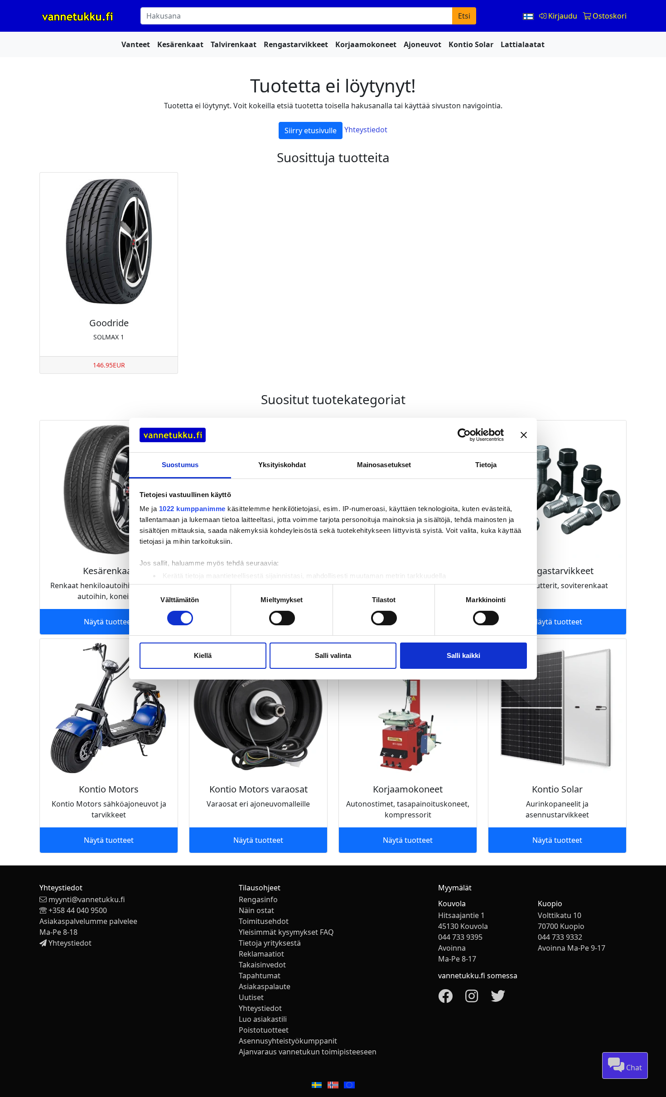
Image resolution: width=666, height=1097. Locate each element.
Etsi (464, 16)
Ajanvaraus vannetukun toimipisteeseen (307, 1052)
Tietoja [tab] (486, 465)
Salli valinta (333, 655)
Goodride (109, 323)
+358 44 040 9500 (77, 910)
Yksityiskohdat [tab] (281, 465)
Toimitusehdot (264, 921)
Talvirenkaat (233, 44)
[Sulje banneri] (524, 435)
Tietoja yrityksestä (270, 943)
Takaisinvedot (262, 965)
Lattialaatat (523, 44)
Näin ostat (256, 910)
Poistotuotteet (264, 1030)
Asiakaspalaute (264, 986)
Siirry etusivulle (311, 130)
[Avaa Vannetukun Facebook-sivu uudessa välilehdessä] (445, 999)
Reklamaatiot (261, 954)
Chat (633, 1068)
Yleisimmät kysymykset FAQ (286, 932)
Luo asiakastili (263, 1019)
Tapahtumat (259, 976)
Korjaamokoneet (365, 44)
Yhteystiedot (365, 130)
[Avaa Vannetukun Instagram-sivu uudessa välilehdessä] (471, 999)
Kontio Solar (471, 44)
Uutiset (251, 997)
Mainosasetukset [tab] (384, 465)
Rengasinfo (258, 899)
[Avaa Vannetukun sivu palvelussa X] (498, 999)
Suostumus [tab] (180, 465)
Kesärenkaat (180, 44)
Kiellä (203, 655)
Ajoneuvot (422, 44)
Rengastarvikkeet (296, 44)
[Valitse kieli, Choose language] (529, 16)
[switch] (282, 618)
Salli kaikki (463, 655)
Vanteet (135, 44)
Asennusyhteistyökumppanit (288, 1041)
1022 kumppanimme (192, 508)
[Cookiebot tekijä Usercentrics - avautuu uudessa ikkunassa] (464, 435)
